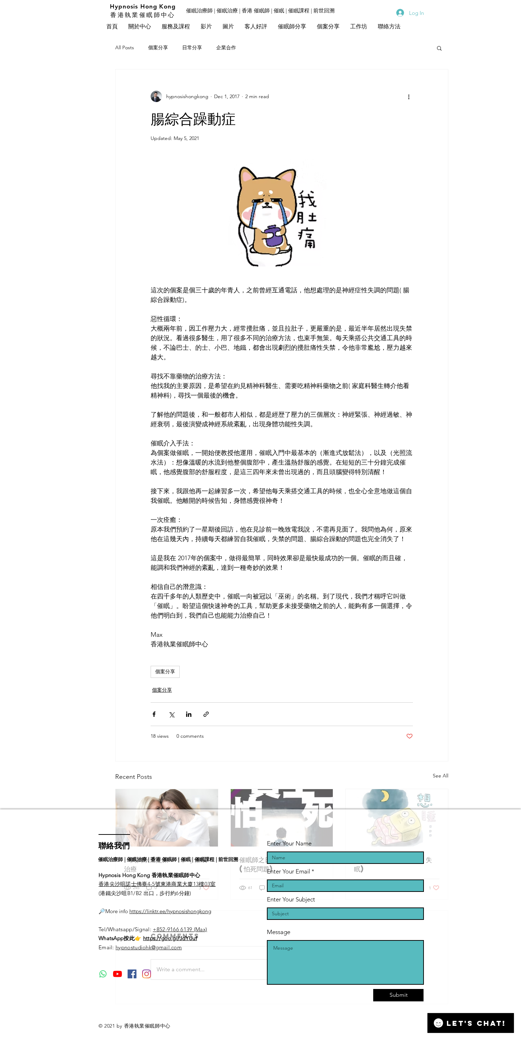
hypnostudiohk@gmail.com (149, 947)
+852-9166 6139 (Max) (180, 929)
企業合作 (226, 47)
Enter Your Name (289, 844)
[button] (206, 27)
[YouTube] (117, 973)
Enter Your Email (288, 871)
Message (278, 932)
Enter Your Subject (291, 899)
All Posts (124, 47)
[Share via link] (206, 714)
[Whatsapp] (103, 973)
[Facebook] (132, 973)
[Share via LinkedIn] (188, 714)
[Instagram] (146, 973)
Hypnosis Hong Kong (142, 6)
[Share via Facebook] (154, 714)
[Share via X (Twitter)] (171, 714)
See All (440, 775)
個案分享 (158, 47)
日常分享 (192, 47)
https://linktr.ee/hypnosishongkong (170, 911)
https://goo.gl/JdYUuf (170, 938)
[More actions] (408, 96)
